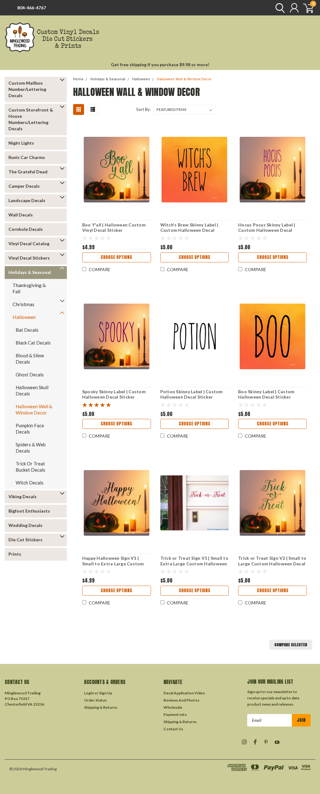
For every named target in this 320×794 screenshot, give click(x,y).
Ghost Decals (30, 374)
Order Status (95, 700)
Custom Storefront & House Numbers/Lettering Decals (30, 119)
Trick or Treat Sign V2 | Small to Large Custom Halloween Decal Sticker (272, 560)
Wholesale (172, 707)
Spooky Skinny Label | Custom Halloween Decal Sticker (114, 394)
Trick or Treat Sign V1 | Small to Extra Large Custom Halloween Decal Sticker (194, 560)
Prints (14, 554)
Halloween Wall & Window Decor (34, 409)
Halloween (24, 317)
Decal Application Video (184, 693)
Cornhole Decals (25, 229)
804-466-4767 (31, 7)
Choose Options (116, 257)
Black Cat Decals (33, 342)
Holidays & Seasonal (29, 272)
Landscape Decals (26, 200)
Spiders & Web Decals (31, 448)
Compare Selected (290, 645)
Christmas (23, 304)
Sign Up (105, 693)
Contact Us (173, 729)
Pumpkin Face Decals (30, 428)
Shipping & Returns (100, 707)
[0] (306, 8)
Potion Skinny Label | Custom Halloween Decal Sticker (191, 394)
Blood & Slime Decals (30, 359)
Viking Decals (22, 496)
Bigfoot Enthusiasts (29, 511)
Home (78, 79)
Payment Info (175, 714)
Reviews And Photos (181, 700)
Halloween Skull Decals (32, 390)
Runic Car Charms (26, 157)
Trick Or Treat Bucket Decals (30, 467)
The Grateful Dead (28, 171)
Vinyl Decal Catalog (28, 243)
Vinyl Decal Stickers (29, 258)
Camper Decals (24, 186)
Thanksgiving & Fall (29, 288)
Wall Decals (20, 214)
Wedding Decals (25, 525)
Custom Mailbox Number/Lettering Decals (27, 89)
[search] (278, 8)
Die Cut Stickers (25, 539)
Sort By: (143, 109)
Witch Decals (29, 482)
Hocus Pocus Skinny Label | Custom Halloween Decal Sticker (266, 227)
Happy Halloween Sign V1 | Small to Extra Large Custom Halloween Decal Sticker (113, 560)
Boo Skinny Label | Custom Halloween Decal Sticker (266, 394)
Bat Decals (27, 330)
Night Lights (21, 143)
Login (89, 693)
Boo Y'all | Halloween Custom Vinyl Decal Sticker (114, 227)
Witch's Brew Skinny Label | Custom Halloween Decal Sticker (189, 227)
